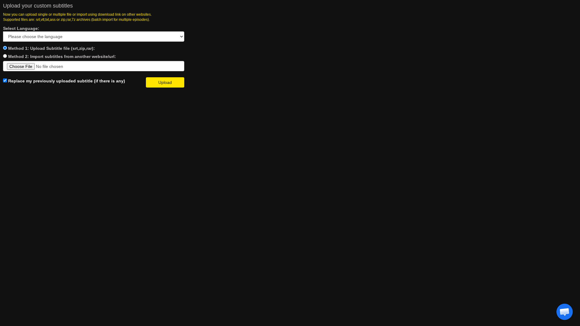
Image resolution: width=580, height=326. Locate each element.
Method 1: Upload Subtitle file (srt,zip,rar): (51, 48)
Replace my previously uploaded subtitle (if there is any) (66, 80)
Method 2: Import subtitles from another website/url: (62, 56)
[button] (564, 312)
